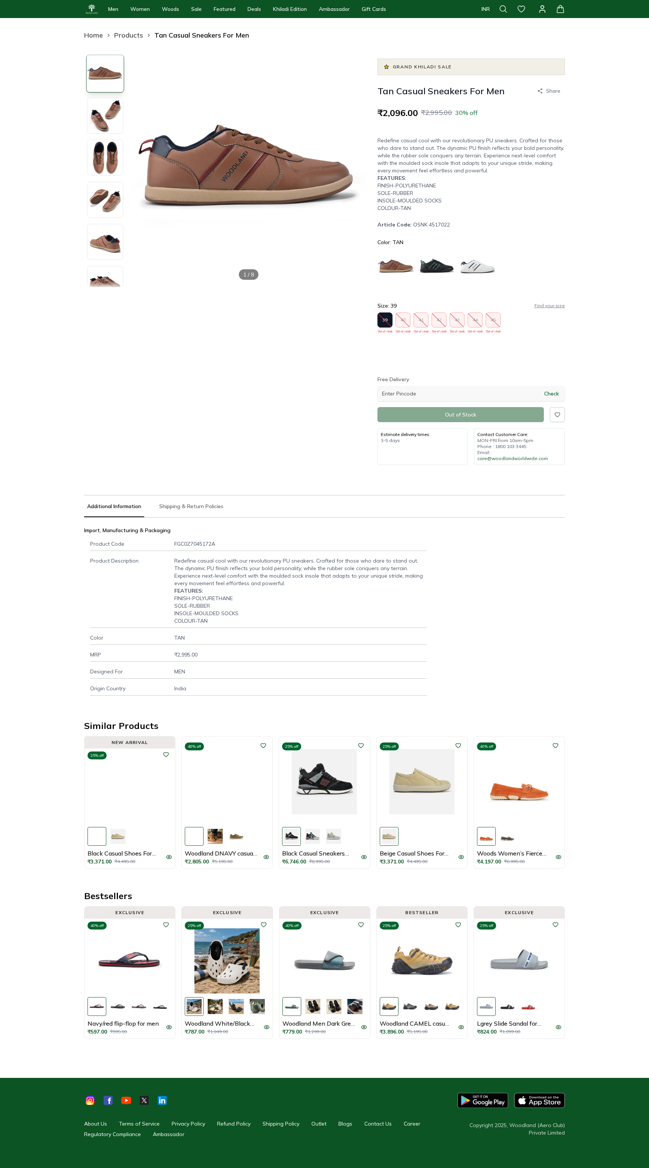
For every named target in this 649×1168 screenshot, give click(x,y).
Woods (170, 9)
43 (457, 322)
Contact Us (378, 1123)
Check (551, 393)
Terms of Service (139, 1123)
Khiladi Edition (290, 9)
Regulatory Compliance (112, 1134)
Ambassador (334, 9)
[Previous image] (144, 169)
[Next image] (353, 169)
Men (113, 9)
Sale (196, 9)
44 (475, 322)
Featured (224, 9)
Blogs (345, 1123)
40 (403, 322)
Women (140, 9)
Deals (254, 9)
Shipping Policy (281, 1123)
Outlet (318, 1123)
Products (128, 35)
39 (385, 322)
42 (439, 322)
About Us (95, 1123)
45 (493, 322)
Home (93, 35)
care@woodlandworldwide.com (512, 458)
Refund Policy (234, 1123)
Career (412, 1123)
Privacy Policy (188, 1123)
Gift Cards (374, 9)
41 (421, 322)
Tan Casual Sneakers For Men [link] (201, 35)
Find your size (549, 305)
